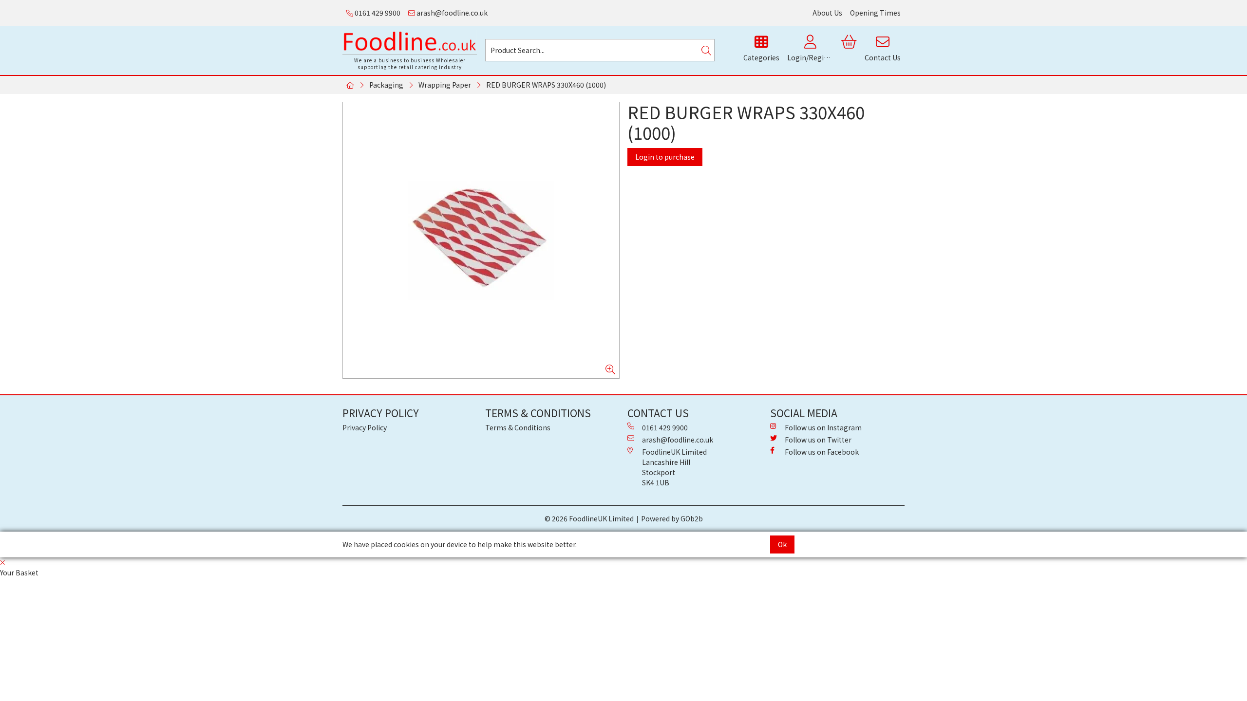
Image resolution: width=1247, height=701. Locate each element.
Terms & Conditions (517, 427)
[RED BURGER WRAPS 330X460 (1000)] (481, 240)
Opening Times (875, 13)
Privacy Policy (364, 427)
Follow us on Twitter (818, 439)
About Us (827, 13)
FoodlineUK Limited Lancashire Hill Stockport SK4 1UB (674, 467)
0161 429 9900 (376, 13)
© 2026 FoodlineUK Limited (589, 518)
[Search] (706, 50)
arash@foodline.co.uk (451, 13)
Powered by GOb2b (672, 518)
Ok (782, 544)
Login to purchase (665, 157)
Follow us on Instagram (823, 427)
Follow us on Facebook (822, 452)
